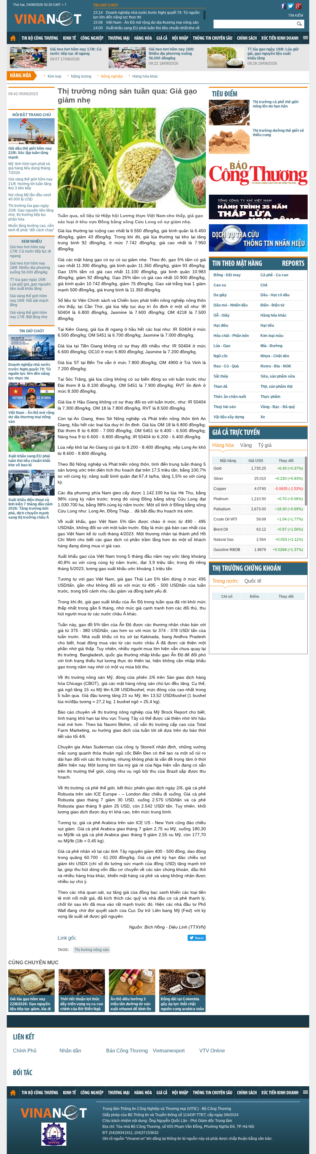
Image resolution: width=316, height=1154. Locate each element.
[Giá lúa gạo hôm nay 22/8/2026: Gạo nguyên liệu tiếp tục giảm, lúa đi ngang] (31, 993)
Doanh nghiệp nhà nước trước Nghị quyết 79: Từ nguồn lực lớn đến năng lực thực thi (146, 14)
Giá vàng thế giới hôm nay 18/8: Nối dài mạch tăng (29, 300)
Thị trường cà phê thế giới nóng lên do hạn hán (275, 104)
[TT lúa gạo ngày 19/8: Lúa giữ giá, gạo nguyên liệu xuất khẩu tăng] (225, 66)
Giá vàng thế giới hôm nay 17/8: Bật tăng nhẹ (29, 314)
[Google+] (298, 7)
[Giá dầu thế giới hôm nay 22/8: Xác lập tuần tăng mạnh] (31, 142)
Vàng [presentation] (246, 445)
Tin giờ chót (105, 5)
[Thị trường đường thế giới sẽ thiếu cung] (229, 152)
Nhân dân (70, 1050)
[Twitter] (291, 7)
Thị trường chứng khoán (246, 569)
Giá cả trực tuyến (236, 433)
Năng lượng (81, 76)
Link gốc (67, 938)
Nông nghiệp (112, 76)
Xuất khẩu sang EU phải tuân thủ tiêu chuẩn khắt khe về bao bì (146, 30)
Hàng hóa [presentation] (223, 445)
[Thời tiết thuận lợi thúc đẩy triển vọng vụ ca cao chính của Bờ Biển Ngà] (82, 993)
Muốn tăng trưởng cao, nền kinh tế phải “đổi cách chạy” (31, 228)
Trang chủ (13, 38)
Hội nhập (180, 38)
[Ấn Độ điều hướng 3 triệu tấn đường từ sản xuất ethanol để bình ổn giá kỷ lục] (132, 993)
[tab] (223, 444)
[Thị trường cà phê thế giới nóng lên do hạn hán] (229, 123)
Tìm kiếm (295, 15)
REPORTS (293, 264)
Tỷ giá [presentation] (265, 445)
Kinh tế (69, 38)
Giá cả (161, 38)
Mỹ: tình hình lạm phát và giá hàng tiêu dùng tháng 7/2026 (29, 168)
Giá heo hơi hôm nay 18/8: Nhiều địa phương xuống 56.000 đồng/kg (171, 53)
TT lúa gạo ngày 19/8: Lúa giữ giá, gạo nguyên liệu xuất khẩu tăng (273, 53)
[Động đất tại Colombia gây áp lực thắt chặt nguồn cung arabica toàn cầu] (182, 993)
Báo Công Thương (127, 1050)
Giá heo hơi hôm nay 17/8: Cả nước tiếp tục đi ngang (76, 51)
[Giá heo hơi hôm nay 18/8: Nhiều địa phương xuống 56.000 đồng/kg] (127, 66)
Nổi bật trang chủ (31, 115)
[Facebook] (283, 7)
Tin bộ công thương (40, 38)
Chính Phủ (24, 1050)
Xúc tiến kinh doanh (279, 38)
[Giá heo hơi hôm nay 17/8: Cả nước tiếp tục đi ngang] (28, 66)
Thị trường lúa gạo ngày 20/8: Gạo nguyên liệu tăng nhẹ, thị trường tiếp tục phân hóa (31, 212)
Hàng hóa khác (145, 76)
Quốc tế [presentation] (252, 581)
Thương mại (119, 38)
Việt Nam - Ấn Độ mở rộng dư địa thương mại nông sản (146, 22)
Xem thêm (305, 37)
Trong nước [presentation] (225, 581)
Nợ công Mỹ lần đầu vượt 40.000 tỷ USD (29, 197)
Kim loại (54, 76)
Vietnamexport (169, 1050)
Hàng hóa (143, 38)
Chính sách (247, 38)
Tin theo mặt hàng (237, 264)
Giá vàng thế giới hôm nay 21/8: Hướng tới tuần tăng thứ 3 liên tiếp (30, 183)
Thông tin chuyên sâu (212, 38)
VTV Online (212, 1050)
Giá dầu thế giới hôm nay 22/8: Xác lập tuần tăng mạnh (30, 153)
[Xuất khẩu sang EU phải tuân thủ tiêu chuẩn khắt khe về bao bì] (31, 450)
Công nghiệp (92, 38)
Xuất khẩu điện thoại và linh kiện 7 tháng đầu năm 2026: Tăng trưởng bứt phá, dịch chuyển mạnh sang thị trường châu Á (30, 509)
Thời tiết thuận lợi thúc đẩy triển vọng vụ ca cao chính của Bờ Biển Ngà (81, 1004)
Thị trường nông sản (92, 950)
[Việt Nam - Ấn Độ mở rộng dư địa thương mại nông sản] (31, 406)
